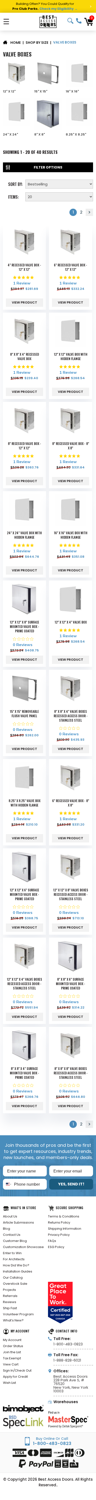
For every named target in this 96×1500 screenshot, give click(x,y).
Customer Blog (15, 1241)
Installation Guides (17, 1271)
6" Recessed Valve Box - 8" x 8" (70, 802)
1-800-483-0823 (79, 21)
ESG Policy (56, 1247)
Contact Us (11, 1234)
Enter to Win (12, 1253)
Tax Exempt (12, 1358)
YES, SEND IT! (71, 1184)
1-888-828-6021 (67, 1360)
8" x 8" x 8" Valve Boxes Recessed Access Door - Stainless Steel (71, 1073)
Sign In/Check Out (17, 1370)
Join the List (12, 1352)
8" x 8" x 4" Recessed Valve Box (24, 356)
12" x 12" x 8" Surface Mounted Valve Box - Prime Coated (24, 626)
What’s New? (13, 1320)
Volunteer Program (18, 1314)
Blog (6, 1228)
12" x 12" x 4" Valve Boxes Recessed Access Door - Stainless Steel (24, 983)
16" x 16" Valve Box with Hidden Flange (70, 535)
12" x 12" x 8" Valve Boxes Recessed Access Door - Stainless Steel (70, 894)
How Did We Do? (16, 1265)
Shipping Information (64, 1228)
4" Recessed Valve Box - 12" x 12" (24, 267)
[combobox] (7, 1184)
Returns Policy (59, 1222)
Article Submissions (18, 1222)
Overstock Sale (15, 1283)
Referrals (10, 1296)
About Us (10, 1216)
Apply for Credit (15, 1376)
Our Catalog (13, 1277)
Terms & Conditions (63, 1216)
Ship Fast (10, 1308)
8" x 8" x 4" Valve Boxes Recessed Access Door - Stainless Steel (71, 715)
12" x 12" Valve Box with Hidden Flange (70, 356)
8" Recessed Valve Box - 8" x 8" (70, 445)
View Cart (10, 1364)
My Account (12, 1340)
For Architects (14, 1259)
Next (89, 212)
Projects (9, 1289)
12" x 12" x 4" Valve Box (71, 622)
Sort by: (15, 183)
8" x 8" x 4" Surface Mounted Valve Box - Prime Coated (24, 1073)
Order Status (13, 1346)
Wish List (9, 1382)
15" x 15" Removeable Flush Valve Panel (24, 713)
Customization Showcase (23, 1247)
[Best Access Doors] (48, 21)
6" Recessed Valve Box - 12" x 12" (70, 267)
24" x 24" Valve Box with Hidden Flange (24, 535)
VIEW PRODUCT (24, 302)
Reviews (9, 1302)
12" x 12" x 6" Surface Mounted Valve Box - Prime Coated (24, 894)
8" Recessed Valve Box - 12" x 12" (24, 445)
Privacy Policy (59, 1234)
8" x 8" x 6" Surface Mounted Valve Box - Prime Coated (70, 983)
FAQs (52, 1241)
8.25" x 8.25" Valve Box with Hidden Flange (24, 802)
